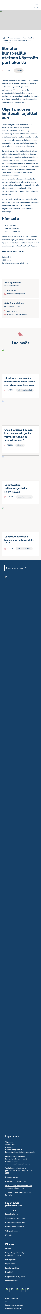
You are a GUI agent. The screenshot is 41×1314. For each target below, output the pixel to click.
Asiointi (8, 1249)
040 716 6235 (12, 311)
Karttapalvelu (10, 1260)
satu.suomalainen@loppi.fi (17, 314)
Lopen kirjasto (10, 1264)
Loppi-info (9, 1272)
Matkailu (8, 1235)
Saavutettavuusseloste (14, 1305)
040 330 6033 (12, 290)
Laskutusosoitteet (12, 1177)
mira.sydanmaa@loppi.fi (16, 294)
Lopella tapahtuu (12, 1268)
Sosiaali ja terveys (12, 1214)
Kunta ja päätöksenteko (14, 1227)
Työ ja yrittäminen (12, 1231)
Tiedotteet (27, 38)
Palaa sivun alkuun (14, 568)
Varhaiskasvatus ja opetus (15, 1218)
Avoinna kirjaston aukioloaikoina (17, 1164)
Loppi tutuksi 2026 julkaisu (15, 1277)
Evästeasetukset (11, 1299)
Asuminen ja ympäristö (14, 1210)
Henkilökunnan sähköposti (15, 1181)
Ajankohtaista (14, 38)
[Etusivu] (4, 38)
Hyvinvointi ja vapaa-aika (15, 1223)
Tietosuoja (9, 1302)
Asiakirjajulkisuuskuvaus (13, 1308)
